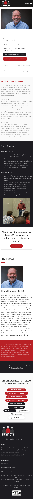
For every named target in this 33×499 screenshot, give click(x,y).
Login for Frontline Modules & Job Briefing (13, 455)
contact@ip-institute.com (8, 467)
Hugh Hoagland (25, 71)
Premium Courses (17, 389)
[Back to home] (5, 3)
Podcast (24, 410)
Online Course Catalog (17, 393)
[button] (28, 3)
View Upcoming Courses (14, 54)
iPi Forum (11, 410)
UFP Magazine (17, 417)
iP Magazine (17, 414)
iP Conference (17, 407)
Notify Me (16, 246)
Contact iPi (4, 464)
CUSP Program (17, 403)
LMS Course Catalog (17, 396)
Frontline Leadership (17, 400)
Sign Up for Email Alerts (15, 59)
